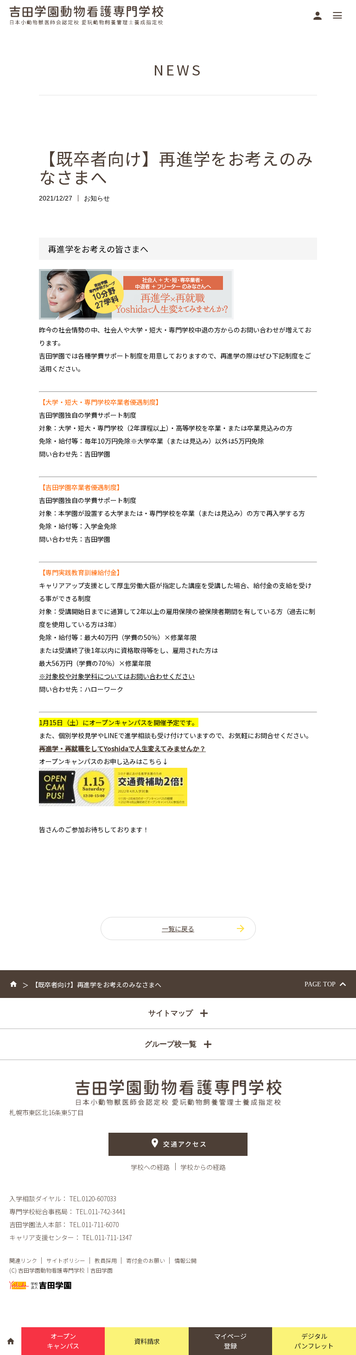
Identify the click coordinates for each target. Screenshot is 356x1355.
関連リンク (23, 1260)
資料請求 (147, 1341)
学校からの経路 (203, 1167)
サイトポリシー (65, 1260)
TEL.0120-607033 (92, 1198)
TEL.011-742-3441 (100, 1211)
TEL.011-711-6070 (94, 1224)
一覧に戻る (178, 928)
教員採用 (106, 1260)
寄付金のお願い (145, 1260)
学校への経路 (151, 1167)
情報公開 (185, 1260)
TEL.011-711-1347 (107, 1237)
